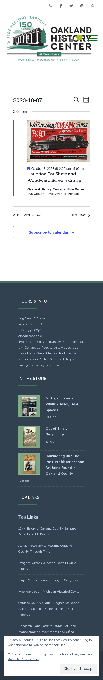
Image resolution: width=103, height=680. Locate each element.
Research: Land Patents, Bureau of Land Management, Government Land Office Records (47, 631)
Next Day (78, 215)
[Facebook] (60, 6)
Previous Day (29, 215)
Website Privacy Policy (24, 659)
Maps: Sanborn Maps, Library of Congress (48, 580)
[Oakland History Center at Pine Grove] (50, 38)
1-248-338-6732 (29, 330)
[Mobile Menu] (92, 38)
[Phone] (50, 6)
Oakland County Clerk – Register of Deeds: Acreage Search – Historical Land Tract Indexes (49, 608)
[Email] (92, 6)
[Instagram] (82, 6)
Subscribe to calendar (48, 232)
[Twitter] (71, 6)
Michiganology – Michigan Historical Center (49, 591)
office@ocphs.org (30, 336)
